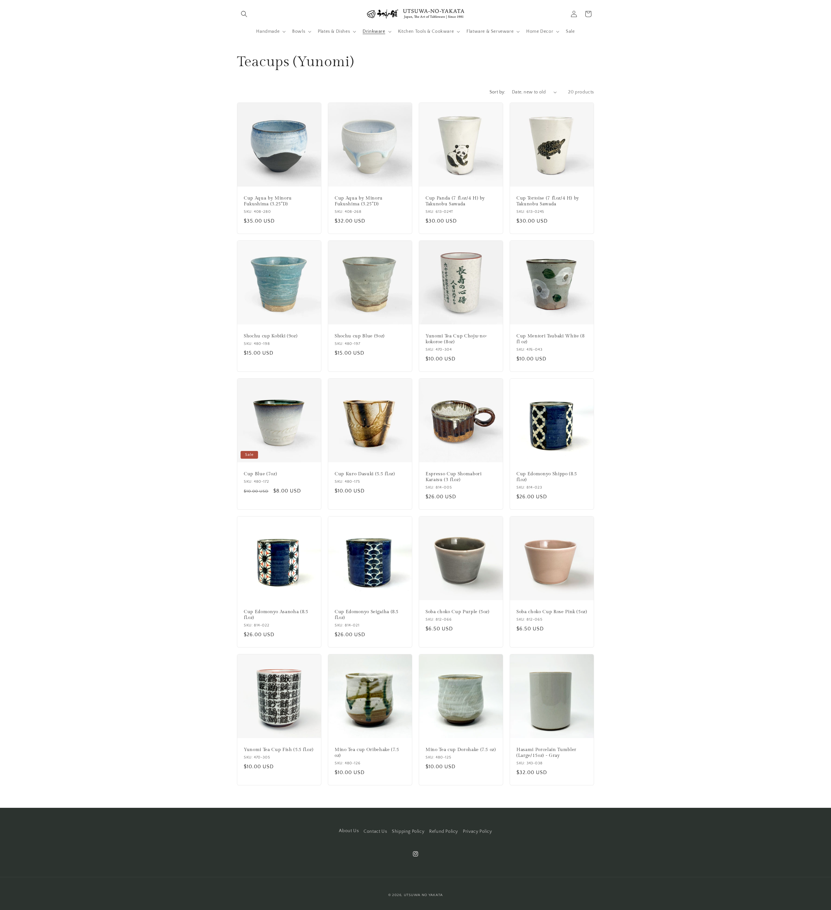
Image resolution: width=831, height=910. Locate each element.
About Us (349, 830)
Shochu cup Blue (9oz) (360, 336)
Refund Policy (443, 831)
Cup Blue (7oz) (260, 474)
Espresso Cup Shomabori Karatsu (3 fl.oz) (454, 476)
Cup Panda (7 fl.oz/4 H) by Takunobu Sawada (455, 201)
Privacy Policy (477, 831)
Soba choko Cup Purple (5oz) (458, 611)
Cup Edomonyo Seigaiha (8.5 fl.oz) (367, 614)
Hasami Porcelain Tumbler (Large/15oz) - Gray (546, 752)
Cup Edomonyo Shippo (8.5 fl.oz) (546, 476)
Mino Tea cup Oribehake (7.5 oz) (367, 752)
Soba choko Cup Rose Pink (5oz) (551, 611)
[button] (244, 14)
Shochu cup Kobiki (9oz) (270, 336)
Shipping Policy (408, 831)
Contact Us (375, 831)
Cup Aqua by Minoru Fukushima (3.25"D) (268, 201)
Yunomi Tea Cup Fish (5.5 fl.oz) (278, 749)
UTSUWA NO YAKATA (423, 895)
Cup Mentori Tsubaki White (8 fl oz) (550, 339)
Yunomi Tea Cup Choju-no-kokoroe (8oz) (456, 339)
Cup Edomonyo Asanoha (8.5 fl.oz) (276, 614)
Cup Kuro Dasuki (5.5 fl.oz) (365, 474)
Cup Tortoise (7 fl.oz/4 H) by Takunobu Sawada (547, 201)
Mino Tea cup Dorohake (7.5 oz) (461, 749)
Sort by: (497, 92)
